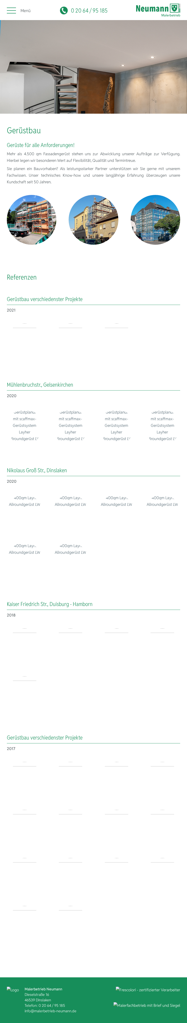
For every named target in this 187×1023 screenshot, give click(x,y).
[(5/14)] (24, 827)
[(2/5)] (70, 646)
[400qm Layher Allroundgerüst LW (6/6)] (70, 560)
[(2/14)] (70, 779)
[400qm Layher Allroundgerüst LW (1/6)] (24, 512)
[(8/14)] (162, 827)
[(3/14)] (116, 779)
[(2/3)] (70, 341)
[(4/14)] (162, 779)
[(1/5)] (24, 646)
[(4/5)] (162, 646)
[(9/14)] (24, 876)
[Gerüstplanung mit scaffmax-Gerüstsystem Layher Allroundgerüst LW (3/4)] (116, 427)
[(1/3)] (24, 341)
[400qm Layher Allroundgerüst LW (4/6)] (162, 512)
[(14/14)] (70, 924)
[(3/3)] (116, 341)
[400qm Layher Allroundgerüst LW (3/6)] (116, 512)
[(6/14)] (70, 827)
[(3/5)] (116, 646)
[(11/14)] (116, 876)
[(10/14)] (70, 876)
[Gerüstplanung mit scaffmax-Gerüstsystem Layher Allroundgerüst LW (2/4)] (70, 427)
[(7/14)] (116, 827)
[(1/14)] (24, 779)
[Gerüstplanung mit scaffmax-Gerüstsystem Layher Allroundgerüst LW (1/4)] (24, 427)
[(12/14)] (162, 876)
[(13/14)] (24, 924)
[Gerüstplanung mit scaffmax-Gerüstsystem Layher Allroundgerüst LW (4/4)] (162, 427)
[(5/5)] (24, 694)
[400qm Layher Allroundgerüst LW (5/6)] (24, 560)
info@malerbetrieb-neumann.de (50, 1011)
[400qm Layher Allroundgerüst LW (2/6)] (70, 512)
